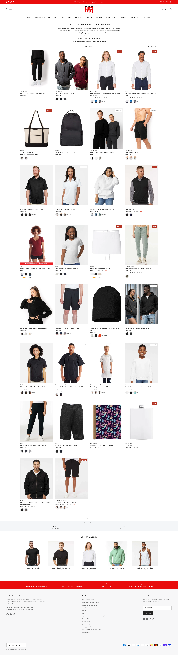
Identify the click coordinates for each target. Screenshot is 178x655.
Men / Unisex (52, 17)
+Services (99, 17)
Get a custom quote (88, 599)
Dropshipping (123, 17)
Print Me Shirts (13, 649)
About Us (85, 608)
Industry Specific (39, 17)
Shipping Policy (86, 624)
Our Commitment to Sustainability (92, 629)
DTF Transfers (135, 17)
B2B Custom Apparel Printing (90, 602)
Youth (69, 17)
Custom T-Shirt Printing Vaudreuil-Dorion (94, 616)
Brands (29, 17)
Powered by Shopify (21, 649)
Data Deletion (86, 632)
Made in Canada (110, 17)
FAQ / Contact (147, 17)
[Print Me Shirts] (89, 9)
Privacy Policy (86, 619)
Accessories (78, 17)
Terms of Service (87, 627)
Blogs (83, 613)
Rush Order (89, 17)
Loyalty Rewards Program (89, 605)
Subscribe (148, 613)
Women (62, 17)
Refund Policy (86, 621)
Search (84, 610)
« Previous (85, 518)
